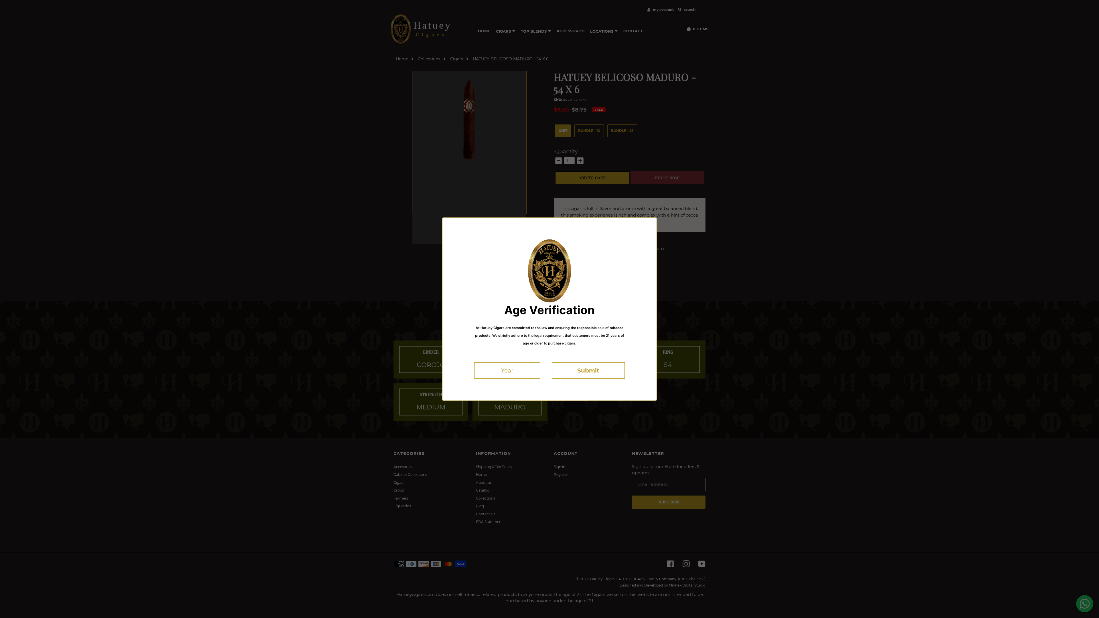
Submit (588, 370)
